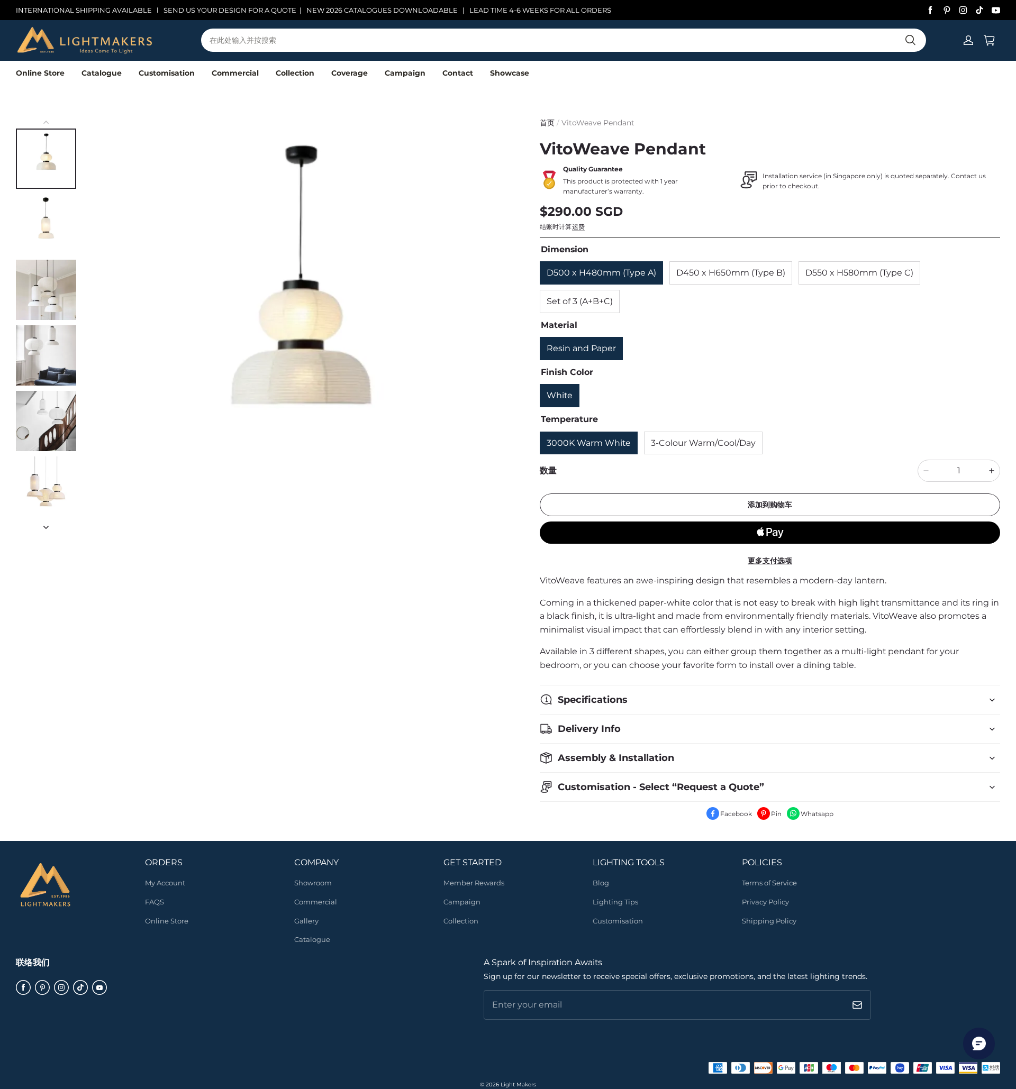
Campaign (405, 73)
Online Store (40, 73)
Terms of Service (769, 882)
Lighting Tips (615, 902)
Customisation (167, 73)
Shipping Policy (769, 921)
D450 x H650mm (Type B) (730, 273)
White (560, 395)
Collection (295, 73)
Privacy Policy (765, 902)
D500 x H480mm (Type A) (601, 273)
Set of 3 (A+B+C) (580, 301)
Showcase (509, 73)
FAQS (154, 902)
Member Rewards (473, 882)
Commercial (235, 73)
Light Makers (518, 1084)
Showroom (313, 882)
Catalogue (101, 73)
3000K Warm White (589, 443)
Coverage (349, 73)
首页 (547, 122)
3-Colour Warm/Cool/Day (703, 443)
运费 (578, 227)
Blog (601, 882)
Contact (457, 73)
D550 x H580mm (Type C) (859, 273)
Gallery (306, 921)
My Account (165, 882)
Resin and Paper (581, 348)
